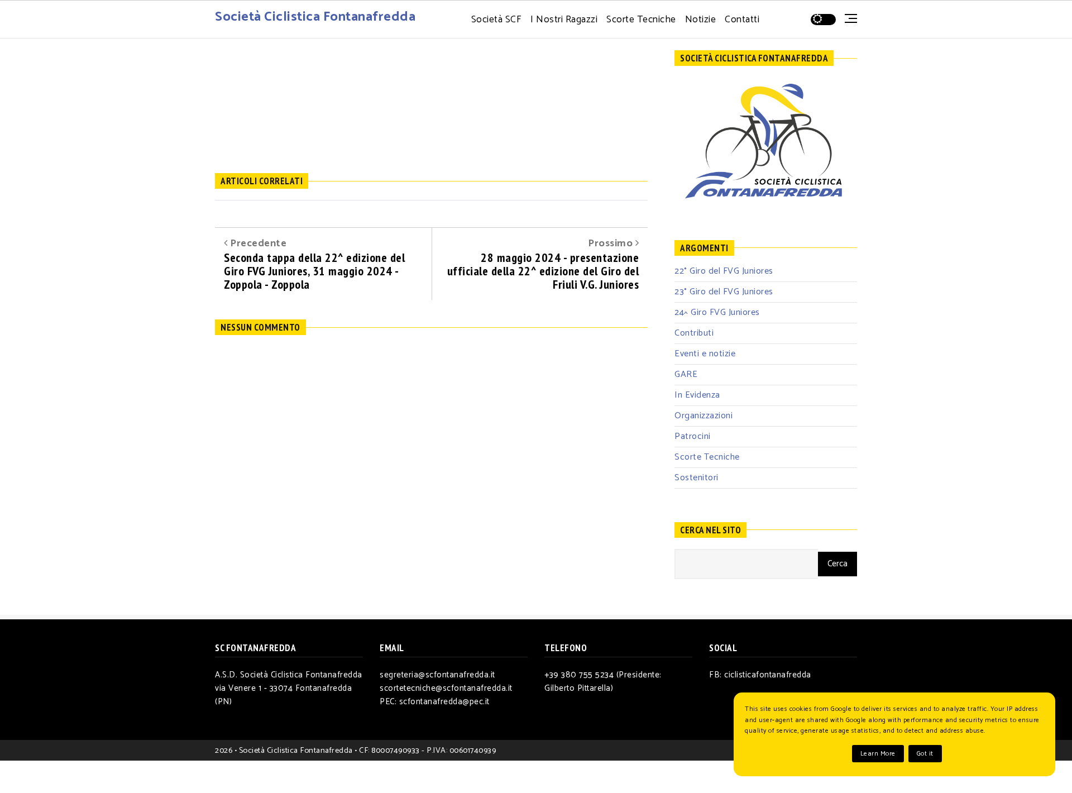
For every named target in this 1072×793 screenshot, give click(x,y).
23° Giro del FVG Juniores (723, 291)
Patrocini (692, 436)
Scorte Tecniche (641, 20)
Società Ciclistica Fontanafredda (315, 17)
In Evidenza (697, 395)
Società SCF (496, 20)
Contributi (694, 333)
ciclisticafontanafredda (767, 675)
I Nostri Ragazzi (563, 20)
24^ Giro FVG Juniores (717, 312)
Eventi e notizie (704, 353)
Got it (925, 753)
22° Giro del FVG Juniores (723, 271)
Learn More (878, 753)
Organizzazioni (703, 415)
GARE (685, 374)
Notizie (700, 20)
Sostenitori (696, 477)
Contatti (742, 20)
